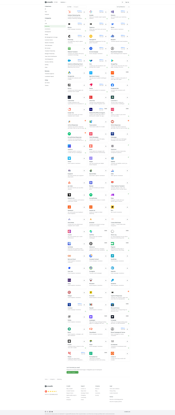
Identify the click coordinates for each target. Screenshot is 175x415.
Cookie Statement (114, 393)
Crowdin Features (70, 390)
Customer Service (49, 40)
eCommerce (47, 29)
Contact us (83, 388)
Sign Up (127, 2)
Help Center (83, 390)
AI (45, 20)
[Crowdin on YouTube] (52, 411)
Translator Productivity (50, 51)
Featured (47, 14)
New (46, 11)
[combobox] (121, 7)
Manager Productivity (49, 53)
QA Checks (47, 82)
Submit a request (71, 372)
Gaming (46, 64)
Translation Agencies (49, 73)
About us (97, 388)
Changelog (83, 395)
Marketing (47, 26)
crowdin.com (127, 411)
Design (46, 34)
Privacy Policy (113, 390)
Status (82, 399)
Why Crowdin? (69, 388)
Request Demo (69, 393)
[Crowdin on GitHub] (45, 411)
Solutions (63, 2)
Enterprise (68, 399)
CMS (46, 23)
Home (46, 379)
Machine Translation (49, 42)
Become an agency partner (116, 401)
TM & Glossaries (48, 45)
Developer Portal (84, 393)
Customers (97, 393)
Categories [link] (52, 379)
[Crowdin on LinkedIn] (50, 411)
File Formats (47, 48)
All (45, 9)
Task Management (49, 59)
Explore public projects (71, 395)
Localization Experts (49, 76)
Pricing (67, 397)
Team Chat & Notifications (51, 56)
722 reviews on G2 (53, 394)
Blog (96, 390)
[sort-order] (129, 7)
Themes (46, 85)
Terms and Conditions (114, 388)
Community (83, 397)
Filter (70, 6)
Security (97, 395)
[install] (84, 12)
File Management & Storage (51, 37)
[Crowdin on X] (47, 411)
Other (46, 67)
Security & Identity (49, 61)
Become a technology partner (116, 399)
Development (48, 31)
